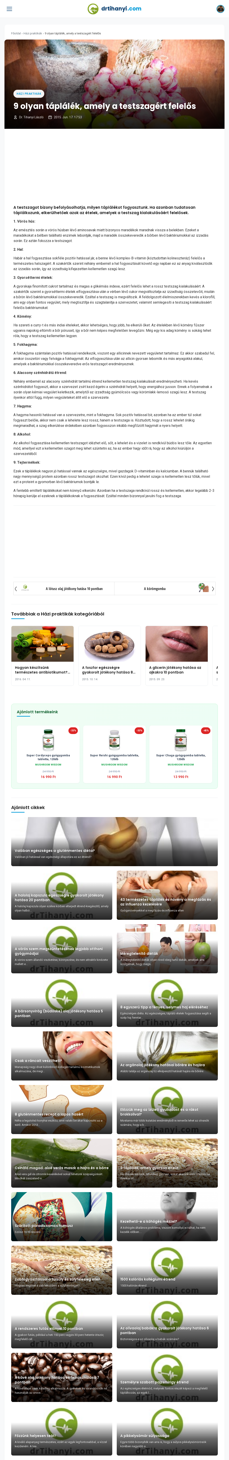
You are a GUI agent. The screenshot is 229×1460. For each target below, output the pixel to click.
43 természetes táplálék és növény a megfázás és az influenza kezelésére (165, 902)
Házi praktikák (32, 33)
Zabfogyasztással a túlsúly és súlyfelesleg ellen (57, 1279)
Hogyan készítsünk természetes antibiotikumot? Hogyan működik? (41, 672)
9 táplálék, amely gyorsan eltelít (149, 1168)
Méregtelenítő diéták (139, 953)
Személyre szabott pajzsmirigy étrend (154, 1382)
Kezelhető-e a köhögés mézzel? (148, 1221)
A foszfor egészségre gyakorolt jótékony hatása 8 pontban (107, 672)
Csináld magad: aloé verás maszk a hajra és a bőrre (62, 1168)
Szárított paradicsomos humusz (44, 1225)
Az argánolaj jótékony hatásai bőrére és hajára (162, 1065)
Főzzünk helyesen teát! (35, 1435)
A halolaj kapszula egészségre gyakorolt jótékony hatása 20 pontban (59, 897)
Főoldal (16, 33)
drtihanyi (121, 8)
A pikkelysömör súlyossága (144, 1435)
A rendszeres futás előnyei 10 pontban (49, 1328)
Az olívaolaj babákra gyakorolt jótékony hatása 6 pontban (164, 1330)
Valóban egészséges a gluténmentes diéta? (55, 850)
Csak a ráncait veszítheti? (38, 1060)
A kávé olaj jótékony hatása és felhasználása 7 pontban (57, 1380)
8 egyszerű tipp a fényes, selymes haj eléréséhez (164, 1007)
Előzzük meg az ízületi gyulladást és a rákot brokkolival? (159, 1112)
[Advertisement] (114, 167)
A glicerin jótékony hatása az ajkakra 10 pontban (175, 670)
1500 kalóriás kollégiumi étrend (147, 1279)
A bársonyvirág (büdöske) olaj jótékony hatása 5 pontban (59, 1013)
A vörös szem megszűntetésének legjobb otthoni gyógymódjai (59, 951)
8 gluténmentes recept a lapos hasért (49, 1114)
